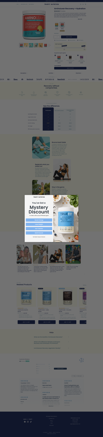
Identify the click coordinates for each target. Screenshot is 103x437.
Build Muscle (39, 233)
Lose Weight (39, 224)
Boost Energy (39, 220)
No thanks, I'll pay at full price (39, 237)
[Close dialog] (77, 196)
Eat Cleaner (39, 228)
